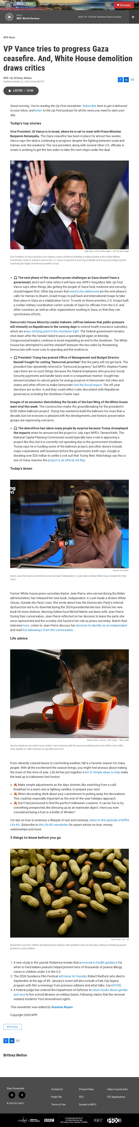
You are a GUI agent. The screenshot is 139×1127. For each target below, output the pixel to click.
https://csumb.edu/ (117, 1089)
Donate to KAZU (87, 1104)
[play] (9, 17)
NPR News (9, 37)
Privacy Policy (86, 1089)
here (26, 625)
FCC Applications (116, 1097)
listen (38, 110)
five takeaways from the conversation (47, 630)
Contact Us (57, 1089)
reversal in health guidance (99, 962)
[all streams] (134, 17)
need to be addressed (84, 291)
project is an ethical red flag (66, 460)
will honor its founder (72, 976)
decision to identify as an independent (101, 625)
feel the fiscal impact (88, 385)
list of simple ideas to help (102, 772)
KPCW (115, 985)
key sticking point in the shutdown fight (52, 331)
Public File (56, 1097)
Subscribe (89, 106)
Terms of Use (58, 1104)
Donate (125, 5)
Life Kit (14, 824)
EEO (81, 1097)
